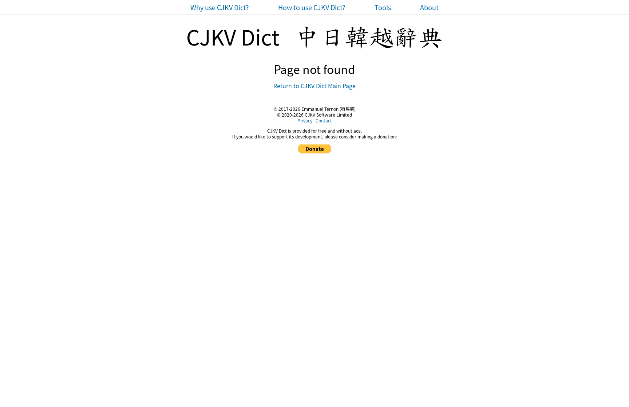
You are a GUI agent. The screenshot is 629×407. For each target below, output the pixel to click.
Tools (383, 7)
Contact (324, 120)
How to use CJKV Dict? (311, 7)
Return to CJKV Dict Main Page (314, 85)
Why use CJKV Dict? (219, 7)
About (429, 7)
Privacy (304, 120)
